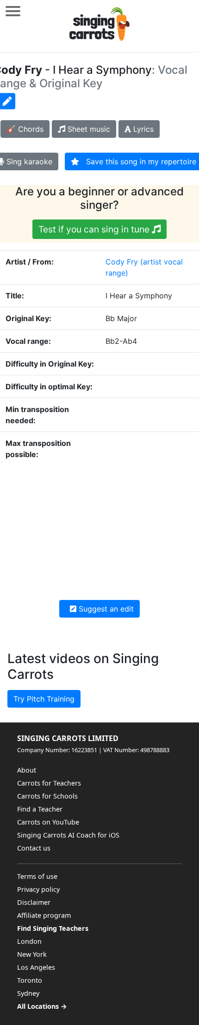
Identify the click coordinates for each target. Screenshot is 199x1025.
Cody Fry (122, 261)
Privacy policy (38, 889)
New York (32, 954)
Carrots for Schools (47, 796)
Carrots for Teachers (49, 783)
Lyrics (142, 129)
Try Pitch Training (44, 698)
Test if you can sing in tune (95, 229)
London (29, 941)
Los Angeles (36, 967)
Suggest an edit (105, 608)
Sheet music (87, 129)
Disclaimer (33, 902)
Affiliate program (44, 915)
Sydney (28, 993)
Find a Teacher (39, 809)
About (26, 770)
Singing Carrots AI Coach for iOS (68, 835)
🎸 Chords (25, 129)
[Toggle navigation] (13, 11)
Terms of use (37, 876)
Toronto (29, 980)
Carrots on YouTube (48, 822)
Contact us (33, 848)
